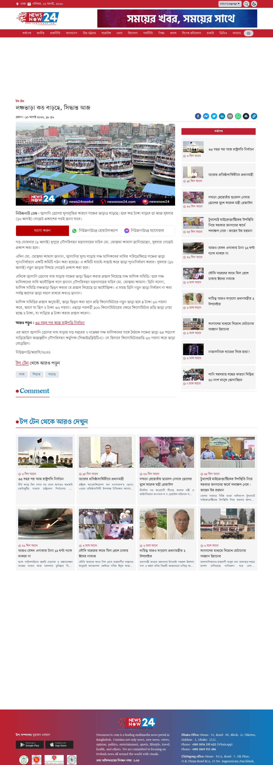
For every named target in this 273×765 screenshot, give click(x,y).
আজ (22, 374)
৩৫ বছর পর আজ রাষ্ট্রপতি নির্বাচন (60, 323)
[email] (230, 116)
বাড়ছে (52, 374)
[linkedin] (222, 116)
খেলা (119, 33)
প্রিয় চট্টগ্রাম (89, 33)
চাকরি (210, 33)
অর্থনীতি (148, 33)
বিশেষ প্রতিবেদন (191, 33)
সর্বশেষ (27, 33)
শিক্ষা (161, 33)
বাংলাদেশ (71, 33)
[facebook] (198, 116)
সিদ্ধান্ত (36, 374)
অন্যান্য (237, 33)
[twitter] (214, 116)
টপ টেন (20, 101)
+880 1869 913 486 (204, 749)
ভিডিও (223, 33)
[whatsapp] (238, 116)
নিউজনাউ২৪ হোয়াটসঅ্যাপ (98, 230)
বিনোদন (133, 33)
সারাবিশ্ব (106, 33)
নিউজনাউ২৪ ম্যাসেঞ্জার (147, 230)
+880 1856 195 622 (204, 744)
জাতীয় (41, 33)
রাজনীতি (55, 33)
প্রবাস (173, 33)
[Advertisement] (136, 67)
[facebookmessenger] (206, 116)
